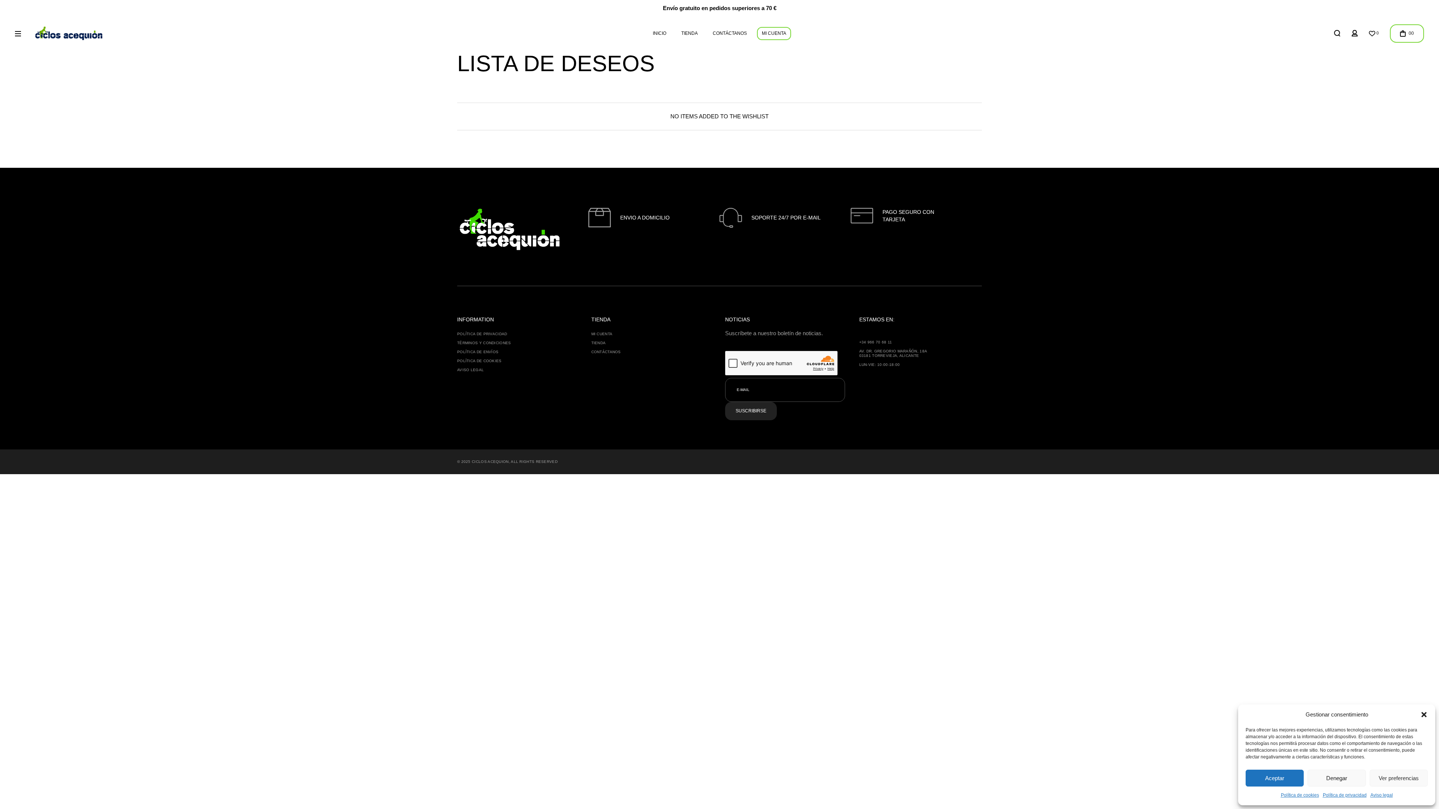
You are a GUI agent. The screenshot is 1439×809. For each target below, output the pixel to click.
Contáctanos (606, 352)
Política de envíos (477, 352)
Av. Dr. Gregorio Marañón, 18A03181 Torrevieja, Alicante (893, 353)
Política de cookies (1300, 795)
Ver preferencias (1399, 778)
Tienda (598, 343)
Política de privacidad (1345, 795)
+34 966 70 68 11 (875, 342)
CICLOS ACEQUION (490, 462)
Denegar (1336, 778)
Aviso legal (1381, 795)
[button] (1424, 714)
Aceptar (1274, 778)
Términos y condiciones (484, 343)
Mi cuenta (602, 334)
